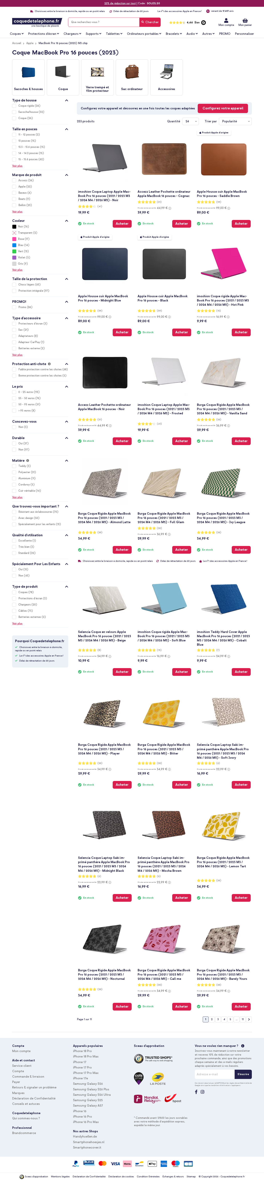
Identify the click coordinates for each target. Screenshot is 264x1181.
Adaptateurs (26, 336)
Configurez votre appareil (223, 108)
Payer (16, 1082)
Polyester (24, 472)
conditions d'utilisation (220, 1085)
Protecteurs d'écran (30, 323)
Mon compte (226, 25)
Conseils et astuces (26, 1104)
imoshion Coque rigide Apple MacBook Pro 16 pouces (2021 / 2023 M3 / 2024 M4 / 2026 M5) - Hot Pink (223, 300)
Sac (21, 329)
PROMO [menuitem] (224, 34)
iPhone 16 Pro (82, 1117)
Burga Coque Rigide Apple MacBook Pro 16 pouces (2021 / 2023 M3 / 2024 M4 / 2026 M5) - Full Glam (164, 518)
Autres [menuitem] (207, 34)
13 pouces (24, 140)
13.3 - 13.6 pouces (29, 147)
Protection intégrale (31, 290)
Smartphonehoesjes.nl (88, 1142)
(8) (99, 650)
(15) (218, 310)
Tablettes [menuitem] (113, 34)
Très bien (24, 546)
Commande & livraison (28, 1077)
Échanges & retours (173, 1176)
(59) (218, 202)
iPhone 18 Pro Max (86, 1056)
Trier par (211, 121)
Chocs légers (26, 284)
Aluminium (24, 478)
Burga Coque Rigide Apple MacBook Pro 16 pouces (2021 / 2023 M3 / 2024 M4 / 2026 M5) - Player (104, 749)
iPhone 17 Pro (82, 1067)
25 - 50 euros (26, 398)
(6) (218, 763)
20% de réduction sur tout (120, 3)
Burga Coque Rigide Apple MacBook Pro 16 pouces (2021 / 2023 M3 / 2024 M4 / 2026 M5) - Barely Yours (223, 974)
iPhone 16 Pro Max (86, 1122)
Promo (22, 307)
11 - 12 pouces (27, 134)
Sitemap (191, 1176)
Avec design (26, 518)
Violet (21, 257)
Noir (20, 226)
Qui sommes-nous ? (26, 1118)
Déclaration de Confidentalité (33, 1098)
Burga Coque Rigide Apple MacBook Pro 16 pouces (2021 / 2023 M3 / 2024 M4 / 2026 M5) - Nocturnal (104, 974)
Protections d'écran (30, 598)
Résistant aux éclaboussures (35, 511)
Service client (22, 1066)
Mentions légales (60, 1176)
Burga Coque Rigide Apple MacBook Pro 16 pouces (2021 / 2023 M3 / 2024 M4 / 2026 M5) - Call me (164, 974)
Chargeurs (25, 604)
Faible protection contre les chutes (40, 369)
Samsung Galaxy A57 (88, 1106)
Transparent (25, 232)
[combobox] (114, 22)
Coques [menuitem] (15, 34)
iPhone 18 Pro (82, 1051)
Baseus (22, 192)
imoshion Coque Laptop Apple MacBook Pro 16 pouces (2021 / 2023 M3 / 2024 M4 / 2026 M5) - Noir (104, 196)
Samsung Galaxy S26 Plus (91, 1089)
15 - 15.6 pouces (28, 159)
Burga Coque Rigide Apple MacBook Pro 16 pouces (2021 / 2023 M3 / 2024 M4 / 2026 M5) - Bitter (164, 749)
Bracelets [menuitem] (172, 34)
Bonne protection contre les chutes (40, 375)
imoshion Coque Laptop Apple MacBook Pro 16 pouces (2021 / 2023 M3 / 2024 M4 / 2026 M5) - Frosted (164, 409)
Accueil (16, 43)
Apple (29, 43)
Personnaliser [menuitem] (244, 34)
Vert (20, 251)
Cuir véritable (27, 490)
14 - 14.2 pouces (28, 153)
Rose (21, 239)
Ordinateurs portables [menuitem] (142, 34)
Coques (23, 592)
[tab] (40, 99)
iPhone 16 (79, 1111)
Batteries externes (30, 617)
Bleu (20, 245)
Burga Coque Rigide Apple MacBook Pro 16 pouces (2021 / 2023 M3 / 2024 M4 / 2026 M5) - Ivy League (223, 518)
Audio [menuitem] (191, 34)
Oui (20, 443)
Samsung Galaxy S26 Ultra (92, 1095)
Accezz (23, 180)
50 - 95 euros (26, 404)
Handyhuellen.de (85, 1136)
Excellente (25, 540)
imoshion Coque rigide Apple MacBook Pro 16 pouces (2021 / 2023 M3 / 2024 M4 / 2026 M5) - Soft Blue (164, 636)
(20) (218, 419)
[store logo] (37, 22)
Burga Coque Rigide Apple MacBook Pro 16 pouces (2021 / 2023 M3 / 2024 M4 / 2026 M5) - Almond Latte (104, 518)
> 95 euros (25, 410)
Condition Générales (148, 1176)
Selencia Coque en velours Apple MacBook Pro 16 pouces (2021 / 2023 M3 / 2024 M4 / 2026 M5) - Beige (104, 636)
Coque (22, 118)
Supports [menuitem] (92, 34)
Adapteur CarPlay (29, 342)
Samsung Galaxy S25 (88, 1100)
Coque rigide (26, 105)
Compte (18, 1071)
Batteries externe (29, 348)
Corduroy (24, 484)
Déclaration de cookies (121, 1176)
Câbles (23, 610)
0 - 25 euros (26, 392)
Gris (20, 263)
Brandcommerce (24, 1133)
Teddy (22, 466)
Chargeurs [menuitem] (71, 34)
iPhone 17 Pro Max (86, 1073)
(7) (218, 650)
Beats (22, 199)
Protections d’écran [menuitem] (42, 34)
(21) (159, 202)
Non (21, 427)
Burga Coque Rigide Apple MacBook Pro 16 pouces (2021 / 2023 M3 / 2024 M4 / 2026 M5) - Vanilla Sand (223, 409)
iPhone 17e (80, 1078)
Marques (18, 1093)
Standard (24, 553)
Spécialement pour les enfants (37, 524)
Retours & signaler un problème (34, 1087)
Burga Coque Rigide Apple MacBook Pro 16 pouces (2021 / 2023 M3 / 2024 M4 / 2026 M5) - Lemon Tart (223, 862)
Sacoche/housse (28, 112)
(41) (99, 206)
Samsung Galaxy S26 (88, 1084)
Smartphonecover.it (87, 1147)
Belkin (22, 205)
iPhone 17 (79, 1062)
